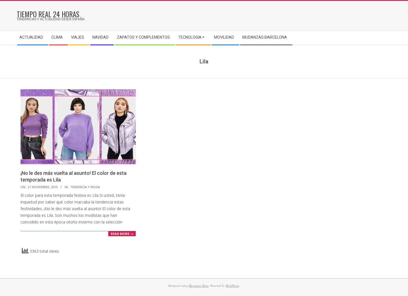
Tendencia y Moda (85, 187)
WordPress (232, 285)
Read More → (122, 234)
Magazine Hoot (198, 285)
